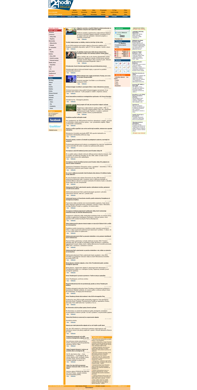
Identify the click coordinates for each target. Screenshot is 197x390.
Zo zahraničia (52, 47)
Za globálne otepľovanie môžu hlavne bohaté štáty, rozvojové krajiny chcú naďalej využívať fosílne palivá (92, 52)
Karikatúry (53, 106)
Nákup (84, 14)
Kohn (51, 108)
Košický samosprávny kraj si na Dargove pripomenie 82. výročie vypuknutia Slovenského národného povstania (101, 372)
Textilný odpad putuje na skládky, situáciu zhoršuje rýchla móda (84, 42)
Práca (125, 10)
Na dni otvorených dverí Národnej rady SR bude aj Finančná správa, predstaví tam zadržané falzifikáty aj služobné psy (101, 366)
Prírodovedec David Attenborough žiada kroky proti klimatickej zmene (86, 66)
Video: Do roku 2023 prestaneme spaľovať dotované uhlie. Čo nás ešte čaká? (77, 367)
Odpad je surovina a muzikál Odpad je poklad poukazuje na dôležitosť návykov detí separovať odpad (94, 28)
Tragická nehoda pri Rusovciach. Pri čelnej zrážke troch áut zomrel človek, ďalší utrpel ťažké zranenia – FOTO (101, 377)
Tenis (116, 82)
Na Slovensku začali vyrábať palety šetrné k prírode (81, 307)
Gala (50, 49)
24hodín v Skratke (53, 28)
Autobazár (74, 12)
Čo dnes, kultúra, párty (98, 389)
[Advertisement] (102, 5)
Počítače (51, 97)
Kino (125, 14)
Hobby (50, 91)
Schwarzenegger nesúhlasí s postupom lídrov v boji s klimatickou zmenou (87, 87)
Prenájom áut (118, 39)
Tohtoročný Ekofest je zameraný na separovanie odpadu (82, 317)
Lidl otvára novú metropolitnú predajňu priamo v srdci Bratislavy (101, 339)
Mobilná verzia (53, 130)
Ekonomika (52, 41)
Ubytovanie (75, 14)
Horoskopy (94, 14)
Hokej (116, 84)
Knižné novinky (54, 58)
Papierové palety (88, 389)
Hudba (52, 51)
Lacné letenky (114, 12)
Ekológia (51, 75)
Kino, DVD (53, 56)
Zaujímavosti (52, 73)
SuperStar (52, 64)
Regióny (52, 38)
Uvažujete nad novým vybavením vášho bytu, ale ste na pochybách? (138, 117)
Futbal (117, 80)
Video (93, 10)
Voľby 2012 (53, 36)
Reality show (52, 62)
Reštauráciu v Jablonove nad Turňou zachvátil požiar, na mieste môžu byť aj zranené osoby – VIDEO (101, 362)
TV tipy (117, 46)
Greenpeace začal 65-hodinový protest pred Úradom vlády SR (84, 151)
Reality (84, 10)
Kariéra (51, 86)
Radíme (51, 89)
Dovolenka (84, 12)
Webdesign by (119, 386)
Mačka (76, 389)
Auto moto (52, 71)
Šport (50, 66)
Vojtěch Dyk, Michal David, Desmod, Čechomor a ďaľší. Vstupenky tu (138, 34)
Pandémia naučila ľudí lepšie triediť (76, 117)
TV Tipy (114, 10)
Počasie (103, 14)
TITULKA (51, 32)
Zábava (114, 14)
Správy (74, 10)
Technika (51, 95)
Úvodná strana (53, 16)
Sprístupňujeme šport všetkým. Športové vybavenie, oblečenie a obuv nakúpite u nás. (138, 98)
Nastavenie (118, 57)
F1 (50, 69)
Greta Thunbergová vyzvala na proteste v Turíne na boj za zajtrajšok (85, 275)
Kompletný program (120, 45)
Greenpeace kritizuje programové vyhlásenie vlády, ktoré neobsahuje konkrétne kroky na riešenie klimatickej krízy (86, 211)
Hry (51, 104)
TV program (103, 10)
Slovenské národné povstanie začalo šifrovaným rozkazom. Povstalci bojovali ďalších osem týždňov (101, 354)
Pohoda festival (54, 60)
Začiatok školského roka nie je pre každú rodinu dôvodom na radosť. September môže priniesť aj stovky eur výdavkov (101, 349)
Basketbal (118, 85)
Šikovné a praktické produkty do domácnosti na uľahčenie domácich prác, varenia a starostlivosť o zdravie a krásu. (138, 108)
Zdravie (52, 45)
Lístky (125, 12)
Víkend (51, 82)
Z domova (51, 34)
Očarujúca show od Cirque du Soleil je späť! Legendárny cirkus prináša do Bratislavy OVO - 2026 (138, 55)
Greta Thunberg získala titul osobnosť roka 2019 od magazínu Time (85, 296)
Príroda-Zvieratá (53, 93)
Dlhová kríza (53, 43)
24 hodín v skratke (100, 386)
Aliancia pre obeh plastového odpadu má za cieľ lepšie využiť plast (85, 325)
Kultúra (51, 54)
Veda (50, 84)
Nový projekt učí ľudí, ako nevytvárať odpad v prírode (92, 104)
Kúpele (103, 12)
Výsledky (93, 12)
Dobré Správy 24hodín (81, 386)
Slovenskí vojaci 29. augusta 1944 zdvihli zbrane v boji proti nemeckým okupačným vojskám (101, 358)
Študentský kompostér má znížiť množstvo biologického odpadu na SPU (77, 337)
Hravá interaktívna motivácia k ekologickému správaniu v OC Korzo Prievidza (88, 96)
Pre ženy (51, 80)
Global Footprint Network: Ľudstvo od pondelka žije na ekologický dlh (77, 350)
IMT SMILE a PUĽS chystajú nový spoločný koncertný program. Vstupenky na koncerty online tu (138, 88)
